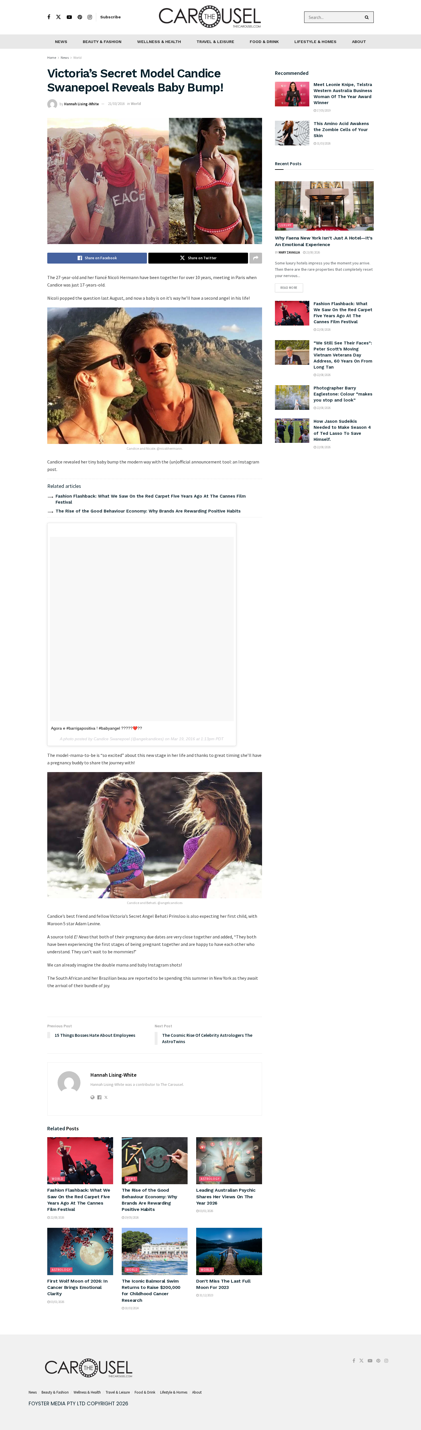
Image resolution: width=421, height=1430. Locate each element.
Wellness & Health (159, 41)
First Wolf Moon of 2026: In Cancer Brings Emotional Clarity (77, 1287)
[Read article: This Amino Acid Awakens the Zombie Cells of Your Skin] (292, 133)
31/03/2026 (323, 143)
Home (51, 57)
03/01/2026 (206, 1211)
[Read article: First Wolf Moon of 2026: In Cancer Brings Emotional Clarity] (80, 1251)
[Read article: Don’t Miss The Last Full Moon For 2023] (229, 1251)
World (77, 57)
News (61, 41)
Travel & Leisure (215, 41)
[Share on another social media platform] (255, 258)
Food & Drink (264, 41)
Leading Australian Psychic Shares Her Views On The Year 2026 (225, 1196)
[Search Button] (368, 17)
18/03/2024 (131, 1308)
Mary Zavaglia (289, 252)
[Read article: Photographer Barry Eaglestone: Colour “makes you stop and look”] (292, 397)
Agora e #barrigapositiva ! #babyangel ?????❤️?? (96, 728)
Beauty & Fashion (102, 41)
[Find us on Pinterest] (80, 17)
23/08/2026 (313, 252)
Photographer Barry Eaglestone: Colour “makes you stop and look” (343, 394)
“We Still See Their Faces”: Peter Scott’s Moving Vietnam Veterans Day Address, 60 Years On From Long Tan (343, 355)
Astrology (210, 1179)
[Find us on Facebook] (48, 17)
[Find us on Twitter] (58, 17)
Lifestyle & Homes (315, 41)
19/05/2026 (131, 1217)
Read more (291, 286)
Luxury (286, 225)
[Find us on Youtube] (69, 17)
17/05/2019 (323, 110)
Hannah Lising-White (81, 103)
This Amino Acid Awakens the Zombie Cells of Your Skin (341, 129)
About (359, 41)
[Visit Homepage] (210, 17)
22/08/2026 (57, 1217)
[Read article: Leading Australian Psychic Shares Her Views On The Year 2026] (229, 1160)
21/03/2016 (116, 103)
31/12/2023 (206, 1295)
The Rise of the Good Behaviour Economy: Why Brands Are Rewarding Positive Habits (148, 511)
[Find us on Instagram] (90, 17)
